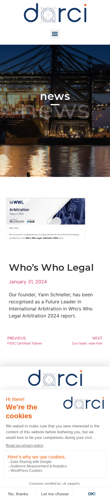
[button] (55, 34)
